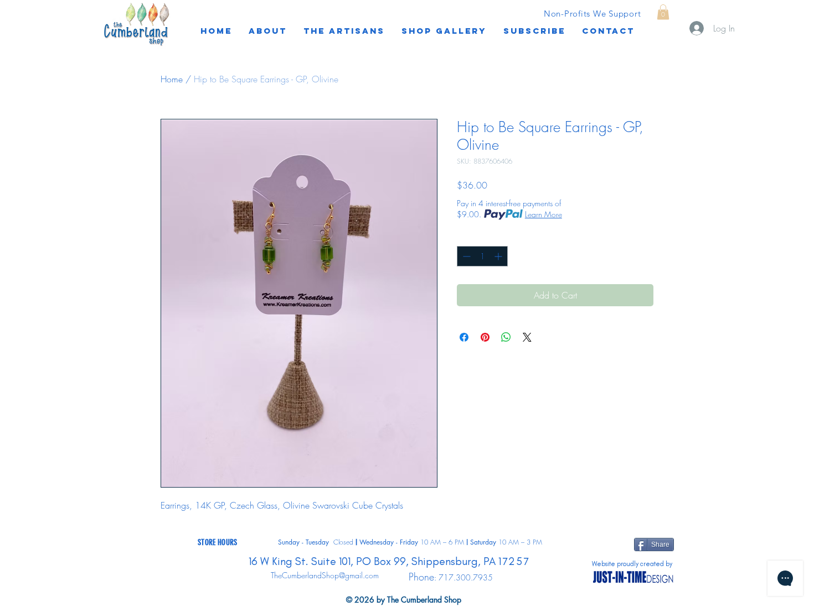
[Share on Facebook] (464, 337)
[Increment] (499, 256)
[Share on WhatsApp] (506, 337)
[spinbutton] (482, 256)
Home (172, 79)
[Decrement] (465, 256)
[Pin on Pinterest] (485, 337)
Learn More (543, 214)
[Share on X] (527, 337)
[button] (534, 31)
